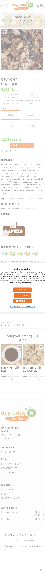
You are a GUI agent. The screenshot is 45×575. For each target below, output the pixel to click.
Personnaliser (22, 301)
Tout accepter (22, 289)
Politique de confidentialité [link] (22, 306)
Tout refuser (22, 295)
